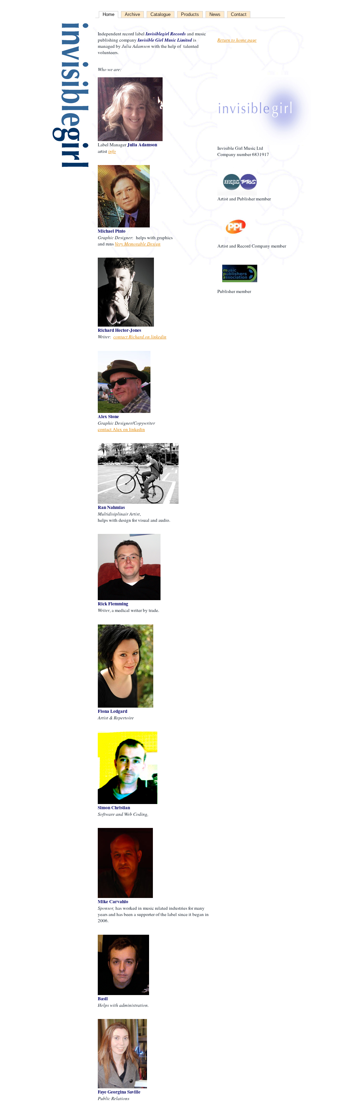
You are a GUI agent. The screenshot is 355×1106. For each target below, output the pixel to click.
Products (190, 14)
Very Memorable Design (138, 244)
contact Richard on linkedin (139, 337)
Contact (238, 14)
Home (108, 14)
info (112, 151)
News (214, 14)
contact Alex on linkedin (121, 429)
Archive (132, 14)
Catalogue (160, 14)
